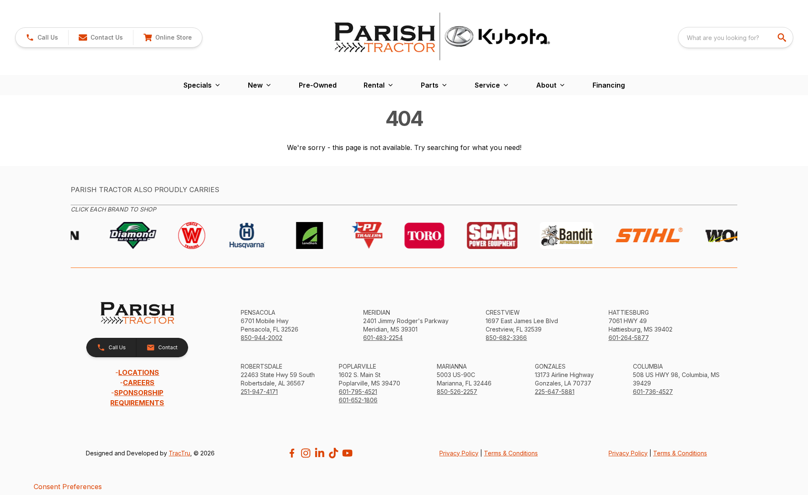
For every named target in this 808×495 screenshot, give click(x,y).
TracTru (179, 453)
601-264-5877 (629, 337)
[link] (167, 37)
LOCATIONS (138, 372)
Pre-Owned (318, 85)
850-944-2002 (261, 337)
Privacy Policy (458, 453)
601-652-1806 (358, 400)
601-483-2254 (383, 337)
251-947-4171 (259, 391)
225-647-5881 (554, 391)
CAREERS (138, 382)
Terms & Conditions (511, 453)
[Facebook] (292, 453)
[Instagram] (305, 453)
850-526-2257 (457, 391)
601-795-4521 (358, 391)
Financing (609, 85)
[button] (42, 37)
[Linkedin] (319, 453)
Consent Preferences (68, 486)
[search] (783, 37)
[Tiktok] (333, 453)
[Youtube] (347, 453)
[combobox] (735, 37)
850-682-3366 (506, 337)
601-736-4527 (653, 391)
